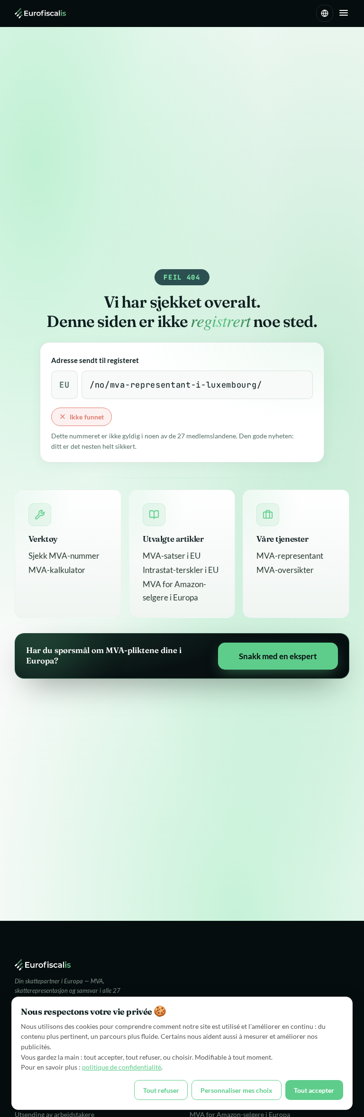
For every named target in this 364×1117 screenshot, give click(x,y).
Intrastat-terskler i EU (180, 570)
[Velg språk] (324, 13)
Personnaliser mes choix (236, 1090)
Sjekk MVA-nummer (64, 556)
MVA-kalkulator (56, 570)
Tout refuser (161, 1090)
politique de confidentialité (121, 1067)
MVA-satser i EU (171, 556)
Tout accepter (314, 1090)
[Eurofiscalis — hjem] (40, 13)
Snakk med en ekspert (278, 656)
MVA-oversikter (285, 570)
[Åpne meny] (343, 13)
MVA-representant (289, 556)
